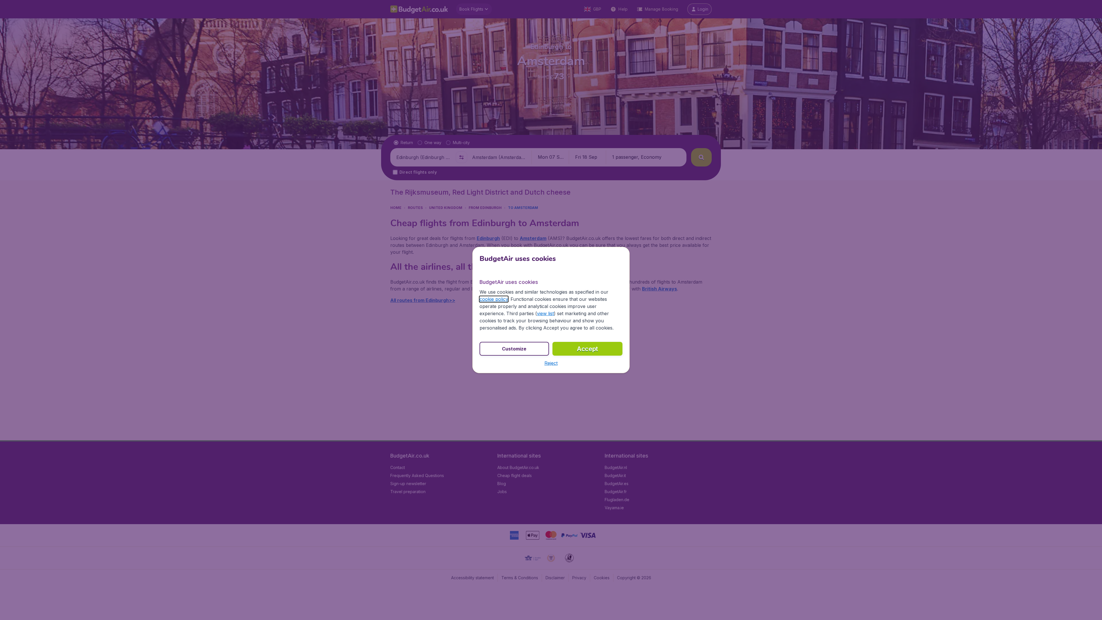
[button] (551, 363)
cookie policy (494, 299)
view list (545, 313)
